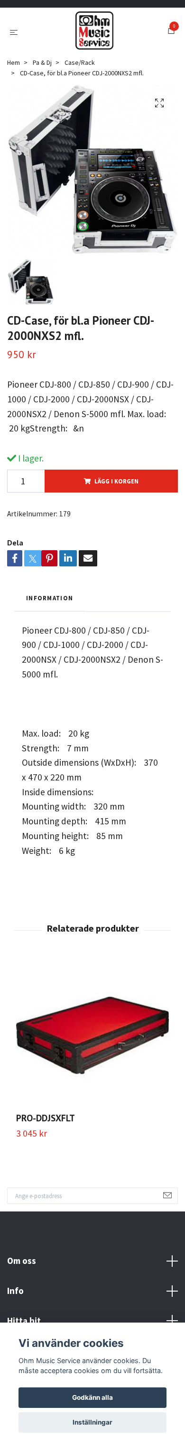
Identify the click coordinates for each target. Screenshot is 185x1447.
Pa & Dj (42, 62)
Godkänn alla (92, 1397)
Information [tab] (49, 598)
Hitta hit (24, 1320)
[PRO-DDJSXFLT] (92, 1035)
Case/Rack (80, 62)
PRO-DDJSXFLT (45, 1118)
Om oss (21, 1260)
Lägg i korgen (116, 481)
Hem (13, 62)
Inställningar (92, 1422)
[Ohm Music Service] (94, 30)
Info (15, 1290)
